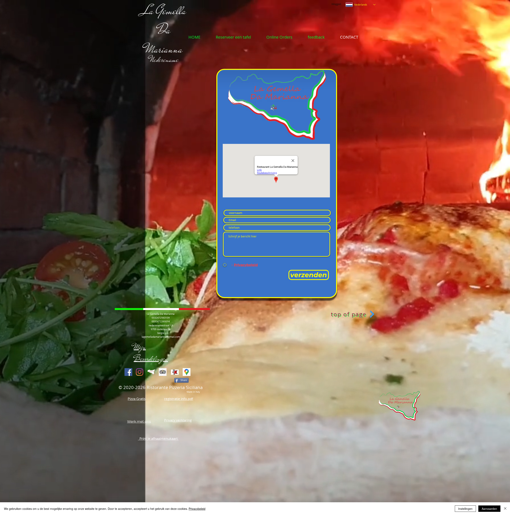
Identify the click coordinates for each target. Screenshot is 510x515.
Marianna (164, 49)
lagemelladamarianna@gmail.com (161, 336)
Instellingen (465, 509)
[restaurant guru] (175, 372)
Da (164, 30)
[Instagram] (139, 372)
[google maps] (186, 372)
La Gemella (164, 11)
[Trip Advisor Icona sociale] (163, 372)
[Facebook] (128, 372)
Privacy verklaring (178, 420)
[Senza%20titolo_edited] (151, 372)
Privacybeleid (197, 509)
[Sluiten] (505, 508)
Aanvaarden (489, 509)
